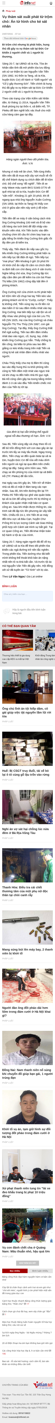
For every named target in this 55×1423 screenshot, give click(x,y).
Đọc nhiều (15, 1270)
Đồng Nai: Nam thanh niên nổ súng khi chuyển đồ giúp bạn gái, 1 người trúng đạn (27, 1073)
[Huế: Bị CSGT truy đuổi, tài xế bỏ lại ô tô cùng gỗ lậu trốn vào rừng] (27, 749)
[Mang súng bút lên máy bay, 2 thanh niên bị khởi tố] (27, 927)
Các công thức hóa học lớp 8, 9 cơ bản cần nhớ (25, 1350)
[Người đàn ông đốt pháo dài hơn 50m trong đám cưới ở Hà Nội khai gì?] (27, 986)
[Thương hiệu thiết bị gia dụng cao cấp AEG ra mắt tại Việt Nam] (17, 640)
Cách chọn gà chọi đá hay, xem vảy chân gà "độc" (26, 1311)
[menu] (4, 3)
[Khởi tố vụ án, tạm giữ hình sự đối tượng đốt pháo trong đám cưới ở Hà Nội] (27, 1107)
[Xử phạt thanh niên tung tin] (27, 1166)
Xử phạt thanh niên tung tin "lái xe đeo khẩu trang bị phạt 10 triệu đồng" (26, 1192)
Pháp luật (10, 11)
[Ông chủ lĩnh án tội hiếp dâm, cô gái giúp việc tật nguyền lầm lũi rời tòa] (27, 686)
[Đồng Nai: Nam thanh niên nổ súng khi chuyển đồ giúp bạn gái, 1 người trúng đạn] (27, 1048)
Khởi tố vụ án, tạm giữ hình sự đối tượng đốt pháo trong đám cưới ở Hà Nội (26, 1133)
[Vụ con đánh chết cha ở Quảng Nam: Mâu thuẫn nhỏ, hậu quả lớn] (27, 1225)
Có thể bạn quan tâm (19, 626)
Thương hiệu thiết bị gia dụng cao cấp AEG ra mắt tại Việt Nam (16, 659)
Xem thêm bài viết (27, 1263)
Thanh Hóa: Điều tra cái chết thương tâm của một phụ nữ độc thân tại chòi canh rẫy (25, 891)
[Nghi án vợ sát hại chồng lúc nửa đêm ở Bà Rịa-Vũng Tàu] (27, 807)
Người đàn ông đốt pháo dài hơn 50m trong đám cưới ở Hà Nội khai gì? (26, 1011)
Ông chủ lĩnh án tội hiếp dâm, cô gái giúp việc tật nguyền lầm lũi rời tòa (26, 712)
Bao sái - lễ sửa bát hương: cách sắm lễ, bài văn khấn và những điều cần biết (25, 1363)
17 (27, 1303)
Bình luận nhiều (40, 1270)
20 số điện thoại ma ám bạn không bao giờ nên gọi (27, 1343)
